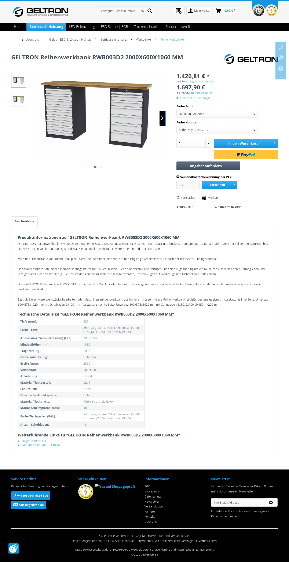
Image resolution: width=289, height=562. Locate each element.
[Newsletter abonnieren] (271, 502)
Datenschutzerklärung (156, 549)
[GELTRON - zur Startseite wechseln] (40, 12)
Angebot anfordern (206, 166)
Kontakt (149, 516)
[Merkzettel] (178, 11)
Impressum (152, 491)
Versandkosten (154, 506)
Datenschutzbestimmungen (246, 511)
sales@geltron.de (31, 505)
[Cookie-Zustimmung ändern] (13, 548)
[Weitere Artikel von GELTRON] (251, 61)
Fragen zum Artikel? (34, 441)
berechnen (217, 185)
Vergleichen (188, 198)
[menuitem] (125, 11)
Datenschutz (152, 496)
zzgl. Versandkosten (201, 81)
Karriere (149, 511)
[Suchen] (149, 11)
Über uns (150, 522)
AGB (147, 486)
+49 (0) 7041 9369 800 (32, 496)
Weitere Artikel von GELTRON (40, 445)
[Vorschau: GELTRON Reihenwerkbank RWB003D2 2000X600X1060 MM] (18, 80)
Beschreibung (24, 221)
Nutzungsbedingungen (190, 549)
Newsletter (151, 501)
